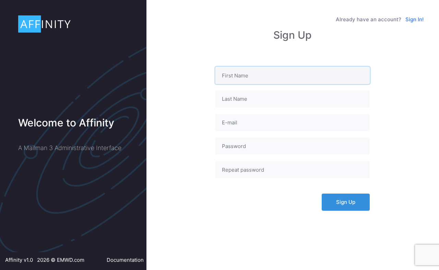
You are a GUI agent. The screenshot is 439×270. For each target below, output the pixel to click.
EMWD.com (70, 260)
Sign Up (345, 202)
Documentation (125, 260)
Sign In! (414, 19)
